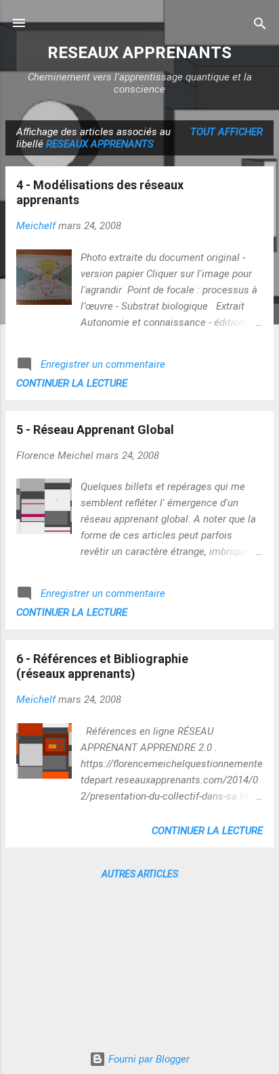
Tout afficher (226, 132)
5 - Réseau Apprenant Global (95, 429)
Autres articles (140, 874)
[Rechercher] (260, 25)
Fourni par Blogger (148, 1059)
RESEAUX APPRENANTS (139, 52)
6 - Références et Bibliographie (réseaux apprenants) (102, 666)
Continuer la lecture (71, 383)
